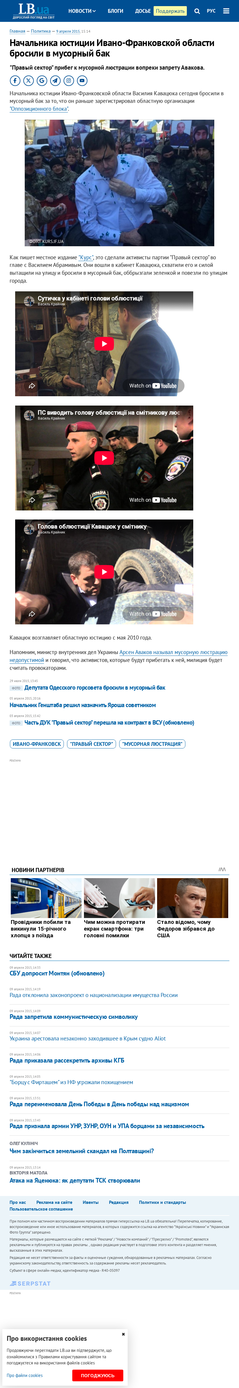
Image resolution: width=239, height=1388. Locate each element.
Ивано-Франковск (37, 744)
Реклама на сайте (54, 1202)
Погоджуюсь (98, 1375)
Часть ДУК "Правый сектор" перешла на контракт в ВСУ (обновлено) (103, 722)
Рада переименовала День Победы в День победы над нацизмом (99, 1104)
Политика (41, 31)
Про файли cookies (25, 1375)
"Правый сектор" (91, 744)
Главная (17, 31)
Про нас (18, 1202)
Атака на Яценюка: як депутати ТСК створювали (75, 1180)
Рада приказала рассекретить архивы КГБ (67, 1060)
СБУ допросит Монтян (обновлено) (57, 973)
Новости (80, 11)
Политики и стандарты (162, 1202)
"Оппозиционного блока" (39, 108)
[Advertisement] (119, 805)
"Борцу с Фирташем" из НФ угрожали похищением (71, 1082)
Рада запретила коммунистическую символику (74, 1016)
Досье (143, 11)
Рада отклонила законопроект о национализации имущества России (94, 995)
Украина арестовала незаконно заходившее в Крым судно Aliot (88, 1038)
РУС (211, 11)
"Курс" (85, 257)
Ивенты (91, 1202)
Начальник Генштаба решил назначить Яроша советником (83, 705)
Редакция (119, 1202)
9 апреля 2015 (68, 31)
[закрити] (123, 1334)
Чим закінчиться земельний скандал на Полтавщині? (82, 1151)
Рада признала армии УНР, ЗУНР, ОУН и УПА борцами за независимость (107, 1126)
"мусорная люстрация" (152, 744)
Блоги (115, 11)
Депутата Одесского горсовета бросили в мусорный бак (88, 687)
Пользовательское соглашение (41, 1209)
